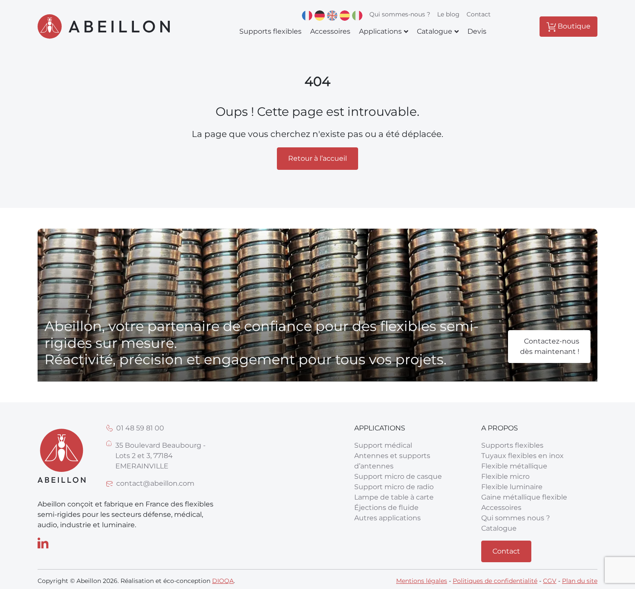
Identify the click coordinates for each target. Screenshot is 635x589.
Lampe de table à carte (394, 497)
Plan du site (579, 581)
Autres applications (387, 518)
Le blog (448, 14)
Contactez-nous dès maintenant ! (549, 346)
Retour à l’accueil (317, 158)
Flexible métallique (514, 466)
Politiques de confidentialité (495, 581)
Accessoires (501, 507)
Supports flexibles (512, 445)
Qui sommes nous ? (515, 518)
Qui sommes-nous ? (399, 14)
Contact (479, 14)
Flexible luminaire (512, 487)
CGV (549, 581)
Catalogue (499, 528)
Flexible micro (505, 476)
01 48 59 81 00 (140, 428)
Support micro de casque (398, 476)
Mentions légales (421, 581)
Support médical (383, 445)
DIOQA (223, 581)
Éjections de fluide (386, 507)
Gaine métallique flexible (524, 497)
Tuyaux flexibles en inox (522, 456)
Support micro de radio (394, 487)
